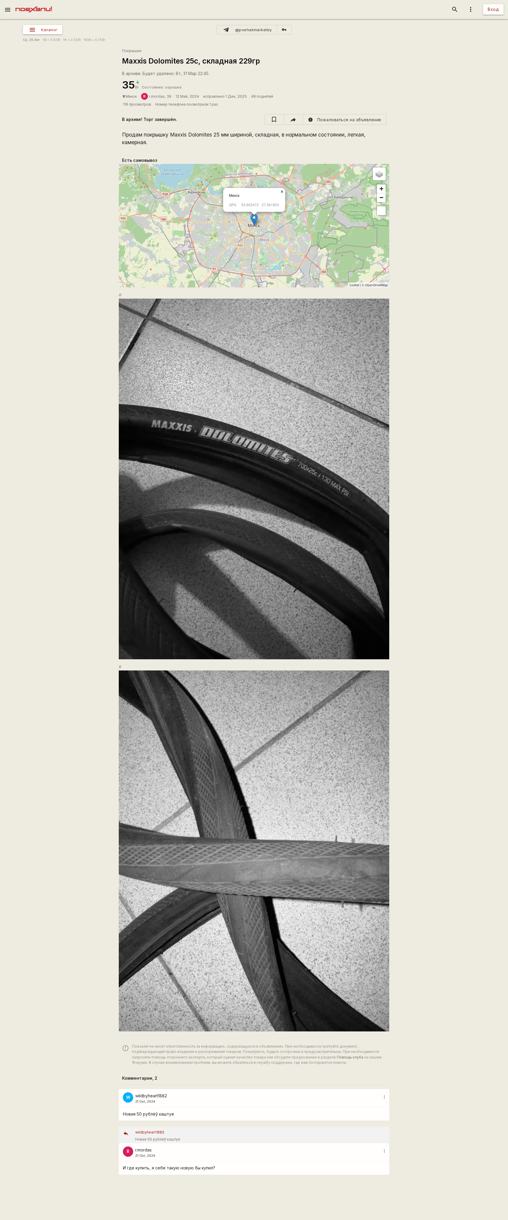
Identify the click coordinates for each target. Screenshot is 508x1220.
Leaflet (354, 284)
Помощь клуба (350, 1057)
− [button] (381, 197)
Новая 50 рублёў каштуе (157, 1135)
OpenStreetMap (376, 284)
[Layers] (379, 173)
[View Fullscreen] (381, 210)
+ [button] (381, 188)
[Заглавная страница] (33, 4)
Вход (493, 9)
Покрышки (131, 51)
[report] (344, 119)
